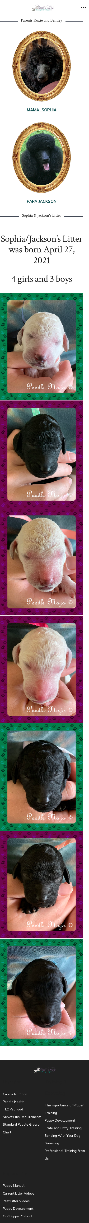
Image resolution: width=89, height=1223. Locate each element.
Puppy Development (60, 1120)
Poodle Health (13, 1102)
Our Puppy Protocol (17, 1216)
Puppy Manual (13, 1185)
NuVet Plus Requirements (22, 1117)
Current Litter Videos (18, 1193)
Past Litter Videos (16, 1201)
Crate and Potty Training (63, 1128)
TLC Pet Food (13, 1109)
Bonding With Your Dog (62, 1135)
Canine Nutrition (15, 1094)
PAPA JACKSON (41, 201)
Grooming (52, 1143)
